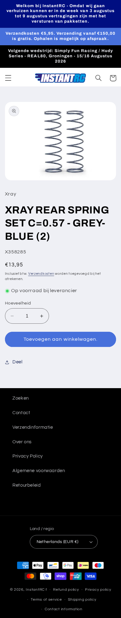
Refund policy (66, 589)
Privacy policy (98, 589)
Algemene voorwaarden (38, 470)
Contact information (64, 609)
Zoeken (20, 398)
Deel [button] (17, 362)
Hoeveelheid (18, 303)
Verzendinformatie (32, 427)
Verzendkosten (41, 273)
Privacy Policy (27, 456)
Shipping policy (82, 599)
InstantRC (35, 589)
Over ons (22, 442)
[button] (8, 78)
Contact (21, 412)
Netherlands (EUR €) (57, 542)
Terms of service (46, 599)
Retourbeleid (26, 485)
